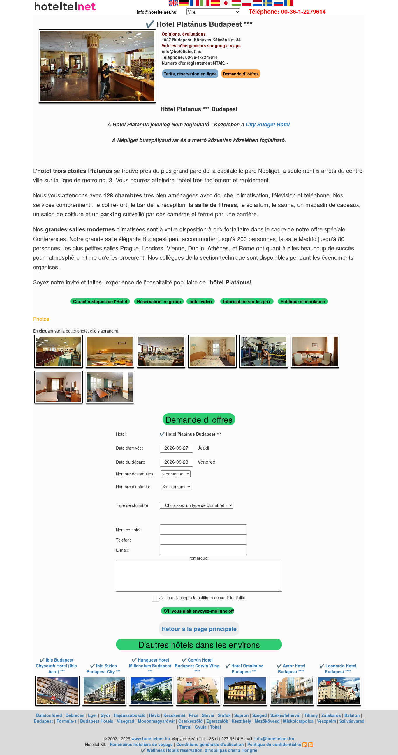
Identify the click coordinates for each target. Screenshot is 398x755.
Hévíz (154, 715)
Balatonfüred (49, 715)
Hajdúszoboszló (130, 715)
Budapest (43, 721)
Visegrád (125, 721)
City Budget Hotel (268, 124)
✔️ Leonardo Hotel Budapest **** (337, 668)
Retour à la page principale (199, 628)
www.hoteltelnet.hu (150, 738)
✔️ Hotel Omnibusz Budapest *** (244, 668)
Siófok (224, 715)
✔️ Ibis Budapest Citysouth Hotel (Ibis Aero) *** (56, 665)
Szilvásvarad (351, 721)
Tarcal (185, 727)
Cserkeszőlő (190, 721)
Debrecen (75, 715)
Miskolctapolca (298, 721)
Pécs (193, 715)
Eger (92, 715)
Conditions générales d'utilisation (210, 744)
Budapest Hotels (96, 721)
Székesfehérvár (285, 715)
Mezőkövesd (267, 721)
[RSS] (304, 744)
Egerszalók (217, 721)
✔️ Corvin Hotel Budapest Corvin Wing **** (197, 665)
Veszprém (326, 721)
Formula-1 (67, 721)
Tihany (311, 715)
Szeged (259, 715)
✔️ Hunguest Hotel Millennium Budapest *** (150, 665)
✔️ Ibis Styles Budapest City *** (103, 668)
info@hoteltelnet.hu (274, 738)
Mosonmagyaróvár (156, 721)
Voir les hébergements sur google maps (201, 45)
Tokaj (215, 727)
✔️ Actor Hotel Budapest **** (291, 668)
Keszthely (241, 721)
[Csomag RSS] (310, 744)
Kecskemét (174, 715)
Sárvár (208, 715)
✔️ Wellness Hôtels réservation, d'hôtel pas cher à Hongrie (199, 750)
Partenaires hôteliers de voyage (141, 744)
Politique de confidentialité (274, 744)
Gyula (201, 727)
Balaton (352, 715)
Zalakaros (331, 715)
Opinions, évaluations (184, 34)
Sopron (241, 715)
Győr (105, 715)
